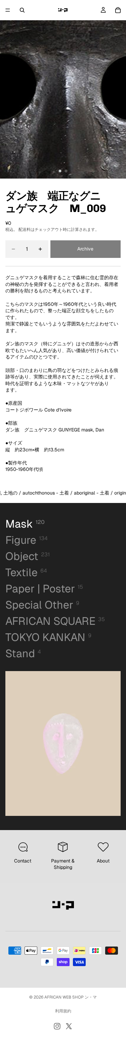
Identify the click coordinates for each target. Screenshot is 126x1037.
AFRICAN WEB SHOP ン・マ (70, 997)
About (103, 861)
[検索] (22, 10)
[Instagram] (57, 1026)
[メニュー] (7, 10)
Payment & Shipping (63, 864)
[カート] (118, 10)
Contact (22, 861)
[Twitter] (69, 1026)
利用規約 (63, 1011)
